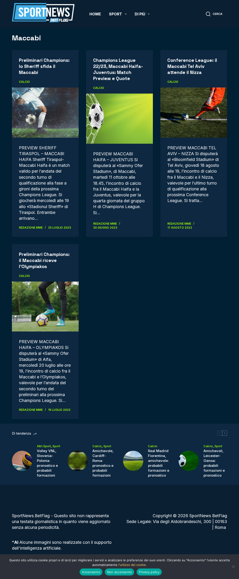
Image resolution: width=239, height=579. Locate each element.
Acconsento (91, 572)
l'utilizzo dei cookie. (132, 565)
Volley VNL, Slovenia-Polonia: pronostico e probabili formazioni (47, 463)
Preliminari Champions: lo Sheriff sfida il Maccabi (44, 66)
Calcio (24, 82)
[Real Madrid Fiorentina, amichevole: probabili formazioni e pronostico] (133, 461)
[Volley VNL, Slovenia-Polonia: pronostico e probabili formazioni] (22, 461)
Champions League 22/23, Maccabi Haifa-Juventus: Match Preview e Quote (118, 69)
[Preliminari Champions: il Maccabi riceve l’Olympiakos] (45, 306)
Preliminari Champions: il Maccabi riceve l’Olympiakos (44, 260)
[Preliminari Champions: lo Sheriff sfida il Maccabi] (45, 112)
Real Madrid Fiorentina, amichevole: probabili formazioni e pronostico (158, 463)
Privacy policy (149, 572)
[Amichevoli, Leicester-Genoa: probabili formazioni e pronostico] (189, 461)
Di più (140, 14)
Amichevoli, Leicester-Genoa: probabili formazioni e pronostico (214, 463)
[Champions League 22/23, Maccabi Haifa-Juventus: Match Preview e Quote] (119, 118)
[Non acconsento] (233, 566)
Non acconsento (119, 572)
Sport (115, 14)
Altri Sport (44, 446)
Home (95, 14)
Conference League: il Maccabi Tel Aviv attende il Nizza (192, 66)
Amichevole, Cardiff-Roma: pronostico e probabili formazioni (103, 463)
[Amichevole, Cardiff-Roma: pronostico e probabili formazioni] (77, 461)
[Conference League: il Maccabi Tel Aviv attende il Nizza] (193, 112)
